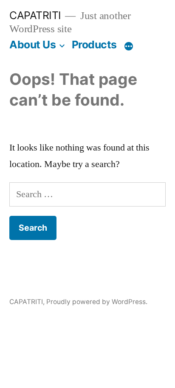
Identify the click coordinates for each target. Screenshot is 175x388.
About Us (32, 44)
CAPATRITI (35, 15)
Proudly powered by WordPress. (96, 302)
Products (94, 44)
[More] (129, 46)
